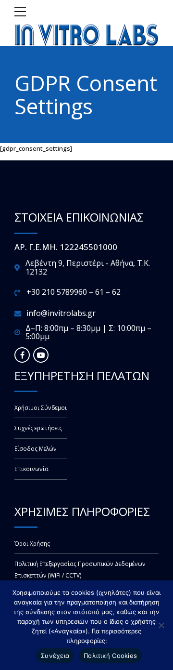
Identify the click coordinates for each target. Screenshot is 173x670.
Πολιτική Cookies (110, 655)
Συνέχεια (55, 655)
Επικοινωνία (31, 469)
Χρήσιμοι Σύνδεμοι (40, 407)
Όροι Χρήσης (32, 543)
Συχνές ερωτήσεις (38, 428)
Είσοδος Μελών (35, 448)
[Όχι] (161, 625)
